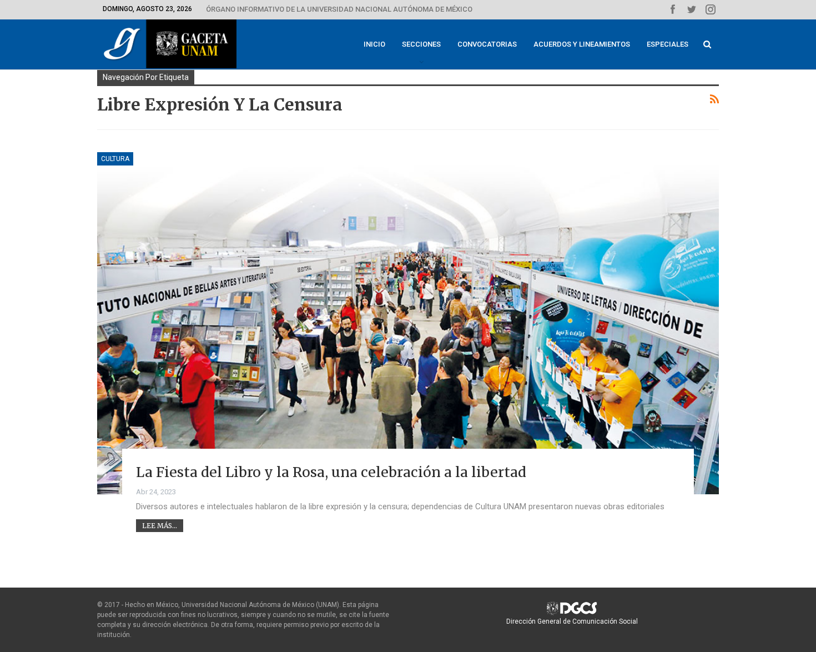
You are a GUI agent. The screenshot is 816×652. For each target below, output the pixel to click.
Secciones (421, 44)
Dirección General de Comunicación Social (572, 621)
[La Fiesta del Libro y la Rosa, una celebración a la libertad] (408, 323)
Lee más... (159, 525)
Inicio (374, 44)
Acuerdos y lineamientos (581, 44)
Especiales (667, 44)
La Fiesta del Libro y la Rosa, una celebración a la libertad (331, 472)
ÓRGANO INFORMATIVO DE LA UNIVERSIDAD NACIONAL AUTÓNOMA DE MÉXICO (339, 9)
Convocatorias (487, 44)
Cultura (115, 159)
